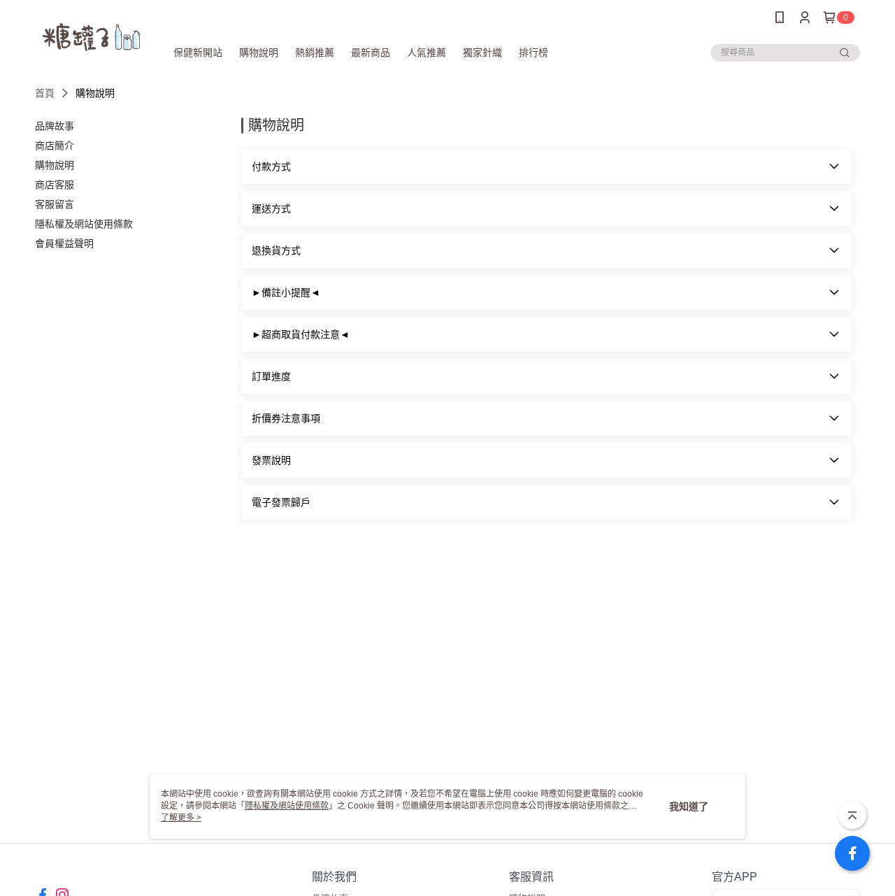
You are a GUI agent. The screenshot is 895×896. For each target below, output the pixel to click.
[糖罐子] (92, 36)
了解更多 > (181, 818)
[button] (546, 166)
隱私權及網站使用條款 (287, 806)
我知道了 (688, 806)
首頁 (45, 93)
